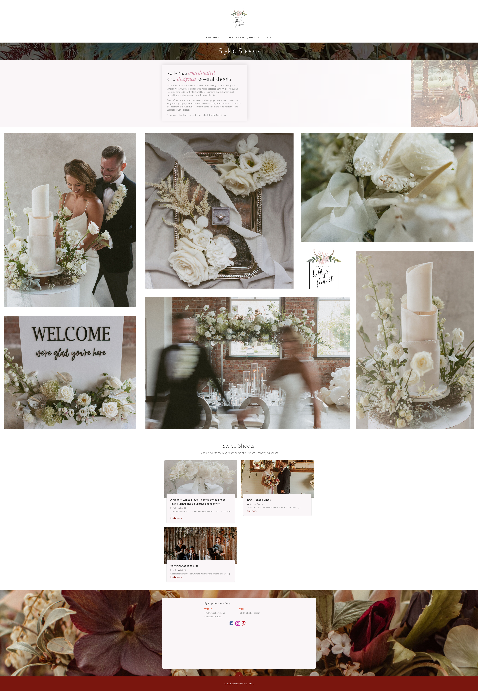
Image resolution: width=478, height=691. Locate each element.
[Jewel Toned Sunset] (277, 478)
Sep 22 (183, 508)
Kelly (175, 508)
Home (208, 37)
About (216, 37)
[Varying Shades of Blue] (200, 545)
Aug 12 (260, 504)
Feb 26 (183, 570)
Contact (268, 37)
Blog (260, 37)
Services (227, 37)
